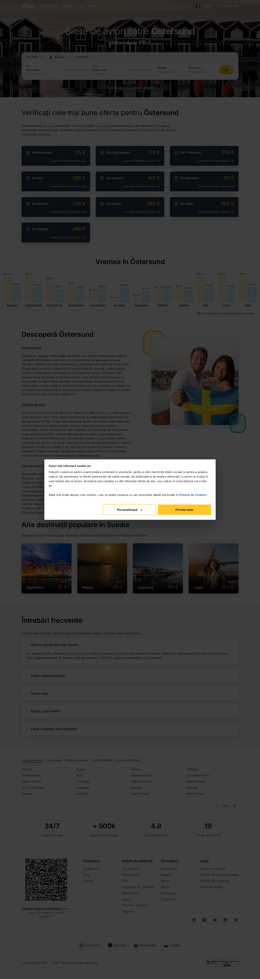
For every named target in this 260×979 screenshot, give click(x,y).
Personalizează (127, 509)
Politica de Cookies (193, 494)
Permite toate (184, 509)
